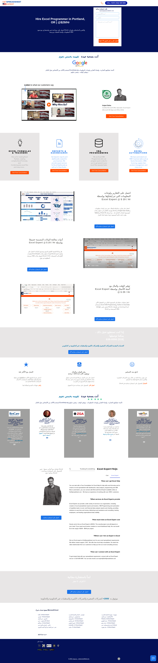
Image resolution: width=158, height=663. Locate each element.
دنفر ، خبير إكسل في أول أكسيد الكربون (47, 627)
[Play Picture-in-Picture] (71, 118)
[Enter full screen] (74, 118)
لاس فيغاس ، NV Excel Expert (76, 621)
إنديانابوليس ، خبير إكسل (74, 616)
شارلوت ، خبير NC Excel (44, 621)
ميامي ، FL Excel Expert (74, 627)
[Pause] (24, 118)
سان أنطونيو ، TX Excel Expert (108, 621)
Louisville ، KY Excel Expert (75, 625)
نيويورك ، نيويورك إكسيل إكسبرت (109, 614)
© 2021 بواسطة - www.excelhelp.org (47, 215)
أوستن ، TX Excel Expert (44, 616)
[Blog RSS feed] (119, 658)
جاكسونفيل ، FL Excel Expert (76, 618)
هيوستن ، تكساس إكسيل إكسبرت (76, 614)
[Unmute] (27, 118)
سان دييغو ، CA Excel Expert (108, 623)
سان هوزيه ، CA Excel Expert (108, 627)
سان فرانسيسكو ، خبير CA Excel (109, 625)
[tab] (115, 475)
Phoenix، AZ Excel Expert (107, 618)
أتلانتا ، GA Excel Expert (43, 614)
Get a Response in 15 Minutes (107, 44)
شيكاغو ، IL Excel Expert (44, 623)
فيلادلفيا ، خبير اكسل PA (107, 616)
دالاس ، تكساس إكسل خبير (44, 625)
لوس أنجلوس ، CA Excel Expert (76, 623)
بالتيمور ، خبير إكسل (42, 618)
